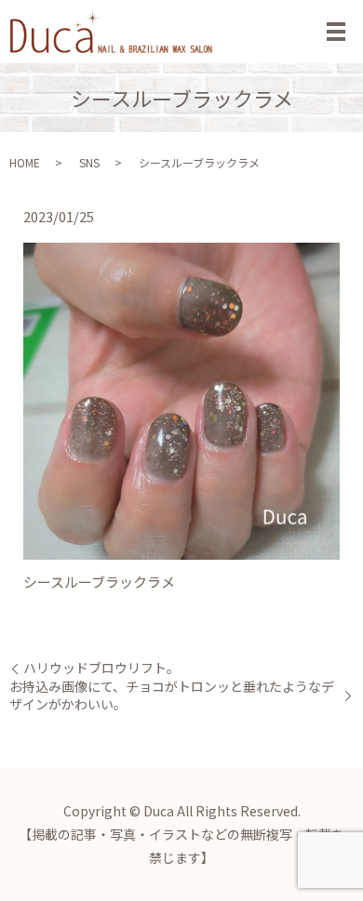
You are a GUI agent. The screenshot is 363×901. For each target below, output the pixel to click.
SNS (89, 162)
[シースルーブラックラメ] (181, 399)
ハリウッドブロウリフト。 (101, 668)
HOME (24, 162)
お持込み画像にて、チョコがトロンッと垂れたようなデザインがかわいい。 (171, 696)
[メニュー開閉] (336, 31)
